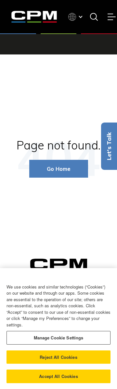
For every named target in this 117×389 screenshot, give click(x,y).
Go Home (59, 168)
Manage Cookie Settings (59, 338)
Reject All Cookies (58, 357)
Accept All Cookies (58, 376)
